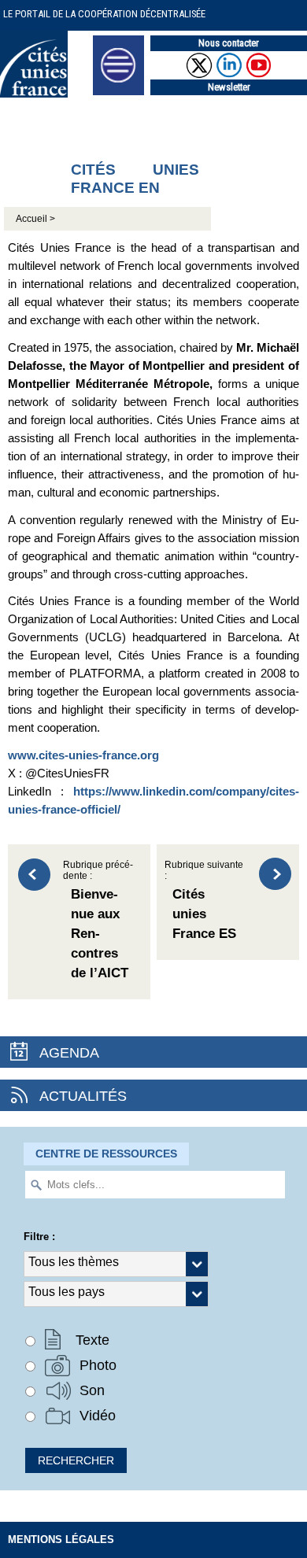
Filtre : (39, 1236)
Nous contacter (228, 43)
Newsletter (229, 87)
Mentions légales (61, 1539)
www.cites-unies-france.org (83, 755)
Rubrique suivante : (204, 901)
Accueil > (35, 218)
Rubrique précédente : (98, 920)
